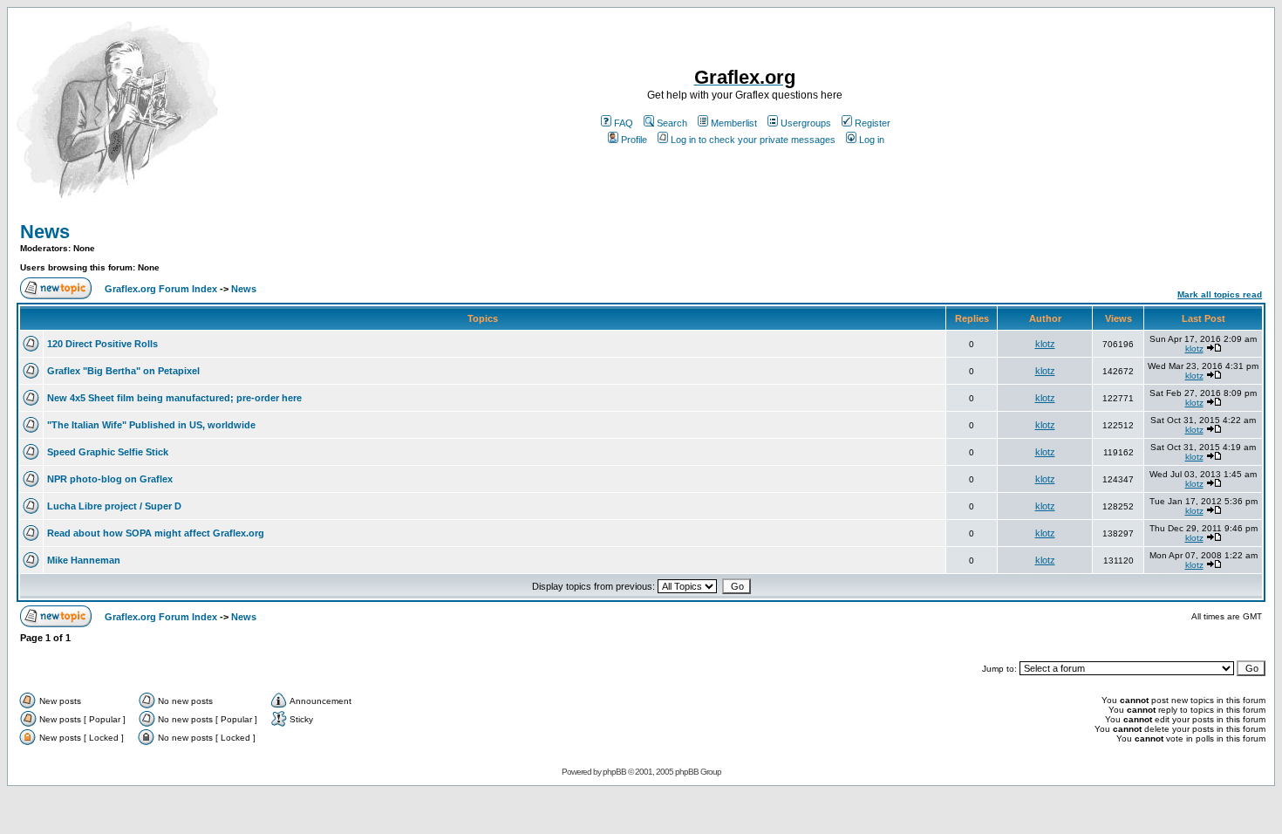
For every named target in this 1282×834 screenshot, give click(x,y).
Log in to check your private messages (753, 139)
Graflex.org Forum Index (161, 289)
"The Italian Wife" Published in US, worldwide (151, 425)
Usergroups (806, 123)
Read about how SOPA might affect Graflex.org (155, 533)
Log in (871, 139)
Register (872, 123)
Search (672, 123)
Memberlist (734, 123)
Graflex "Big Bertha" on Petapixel (123, 371)
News (45, 232)
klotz (1045, 343)
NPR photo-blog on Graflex (110, 479)
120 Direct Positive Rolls (102, 343)
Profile (634, 139)
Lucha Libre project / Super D (114, 506)
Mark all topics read (1219, 294)
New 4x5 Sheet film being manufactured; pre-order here (174, 398)
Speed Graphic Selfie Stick (107, 452)
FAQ (623, 123)
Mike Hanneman (83, 560)
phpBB (614, 771)
